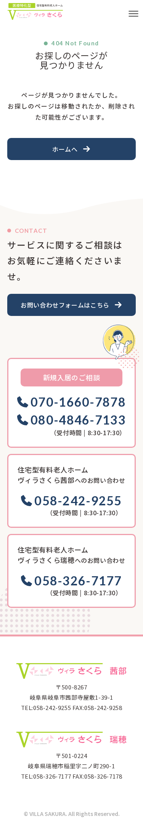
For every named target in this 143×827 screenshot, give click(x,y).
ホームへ (65, 149)
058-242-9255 (78, 501)
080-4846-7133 (78, 420)
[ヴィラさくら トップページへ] (35, 11)
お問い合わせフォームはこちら (65, 304)
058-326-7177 (78, 581)
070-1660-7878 (78, 402)
